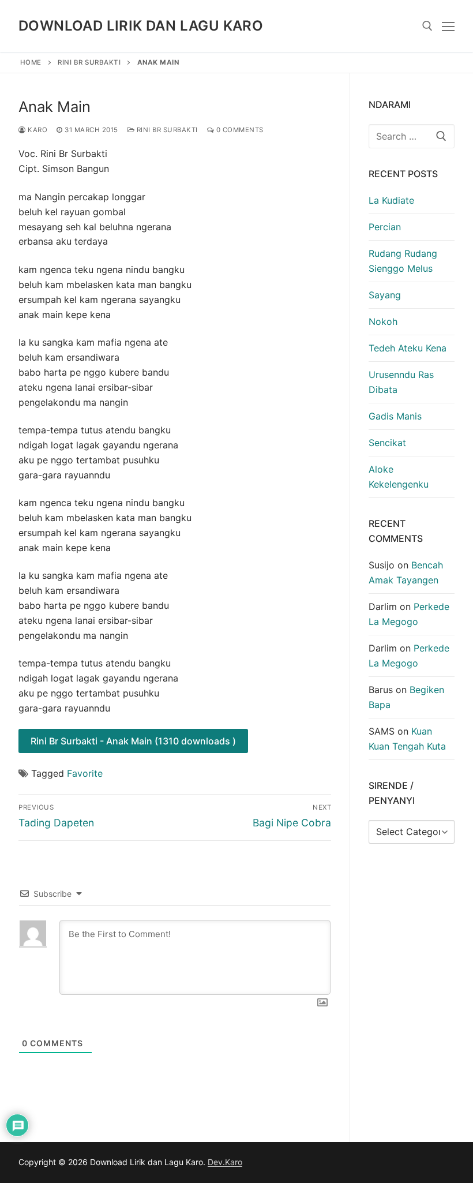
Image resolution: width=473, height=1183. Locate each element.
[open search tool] (427, 26)
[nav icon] (448, 26)
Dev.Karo (225, 1162)
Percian (385, 227)
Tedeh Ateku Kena (407, 348)
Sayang (385, 295)
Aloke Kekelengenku (399, 476)
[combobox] (412, 136)
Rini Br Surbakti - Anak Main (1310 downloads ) (133, 741)
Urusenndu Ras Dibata (401, 382)
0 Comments (239, 130)
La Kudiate (391, 200)
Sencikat (387, 442)
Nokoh (383, 321)
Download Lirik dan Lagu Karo (140, 25)
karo (36, 130)
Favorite (85, 773)
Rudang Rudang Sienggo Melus (403, 261)
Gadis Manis (395, 416)
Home (31, 62)
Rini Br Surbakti (89, 62)
